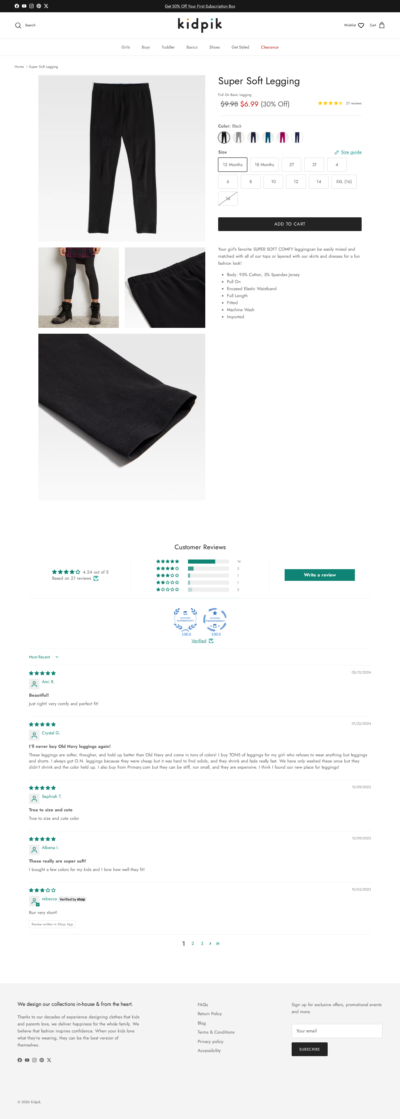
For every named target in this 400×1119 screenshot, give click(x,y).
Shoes (214, 47)
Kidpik (35, 1102)
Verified (199, 641)
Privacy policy (210, 1041)
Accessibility (209, 1050)
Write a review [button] (320, 574)
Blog (202, 1023)
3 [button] (202, 943)
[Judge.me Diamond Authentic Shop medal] (185, 619)
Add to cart (289, 224)
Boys (146, 47)
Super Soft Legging (43, 66)
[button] (168, 562)
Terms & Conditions (216, 1032)
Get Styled (240, 47)
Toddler (168, 47)
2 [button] (193, 943)
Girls (126, 47)
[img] (42, 673)
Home (19, 66)
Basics (192, 47)
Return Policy (210, 1013)
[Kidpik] (200, 25)
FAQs (203, 1004)
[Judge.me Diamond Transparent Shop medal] (215, 619)
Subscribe (309, 1049)
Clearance (269, 47)
